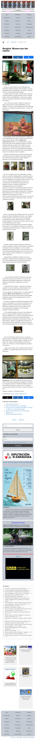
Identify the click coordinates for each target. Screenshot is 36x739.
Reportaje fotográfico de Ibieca (14, 414)
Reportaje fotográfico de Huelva (14, 605)
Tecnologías (29, 24)
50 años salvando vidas (12, 630)
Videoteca (18, 33)
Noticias (18, 17)
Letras (29, 30)
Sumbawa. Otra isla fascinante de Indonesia (17, 588)
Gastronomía (18, 27)
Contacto (13, 737)
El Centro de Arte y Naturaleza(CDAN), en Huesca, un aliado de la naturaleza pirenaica (19, 408)
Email (4, 436)
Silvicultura (6, 24)
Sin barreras (29, 33)
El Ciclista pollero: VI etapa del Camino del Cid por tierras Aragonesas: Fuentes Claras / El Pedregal (18, 592)
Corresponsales (29, 27)
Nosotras (7, 33)
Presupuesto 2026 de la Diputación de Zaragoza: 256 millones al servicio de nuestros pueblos (18, 622)
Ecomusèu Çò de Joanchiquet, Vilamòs (16, 595)
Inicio (7, 14)
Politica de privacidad (28, 737)
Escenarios (18, 21)
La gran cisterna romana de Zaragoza (15, 633)
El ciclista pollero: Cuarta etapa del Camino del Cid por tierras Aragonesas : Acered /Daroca (18, 609)
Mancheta (7, 36)
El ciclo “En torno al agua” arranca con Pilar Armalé (18, 462)
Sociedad (29, 17)
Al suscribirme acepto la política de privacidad (15, 442)
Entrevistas (6, 30)
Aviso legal (19, 737)
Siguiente (21, 420)
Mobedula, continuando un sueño (14, 607)
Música (6, 21)
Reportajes (18, 30)
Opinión (29, 21)
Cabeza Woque (10, 669)
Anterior (14, 420)
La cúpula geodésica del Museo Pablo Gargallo (18, 590)
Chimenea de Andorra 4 (12, 404)
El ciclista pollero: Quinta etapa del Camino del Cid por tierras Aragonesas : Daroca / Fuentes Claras (18, 603)
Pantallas (29, 14)
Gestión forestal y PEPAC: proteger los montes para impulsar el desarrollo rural (17, 615)
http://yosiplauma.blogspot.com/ (19, 394)
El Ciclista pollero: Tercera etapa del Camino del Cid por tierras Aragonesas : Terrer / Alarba (18, 625)
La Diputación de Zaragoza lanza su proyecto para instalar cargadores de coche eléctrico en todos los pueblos (17, 599)
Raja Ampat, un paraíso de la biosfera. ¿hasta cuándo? (18, 618)
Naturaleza (18, 14)
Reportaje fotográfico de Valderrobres (15, 596)
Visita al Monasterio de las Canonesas (16, 406)
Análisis (29, 36)
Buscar (18, 430)
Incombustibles (18, 36)
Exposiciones (7, 17)
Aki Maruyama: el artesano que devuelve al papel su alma (17, 612)
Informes (18, 24)
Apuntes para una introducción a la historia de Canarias (18, 635)
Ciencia (7, 27)
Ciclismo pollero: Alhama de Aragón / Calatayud (18, 632)
